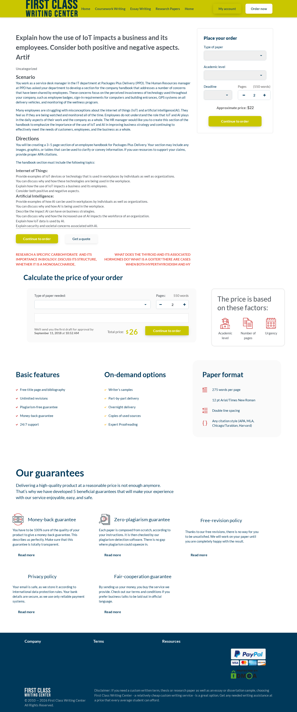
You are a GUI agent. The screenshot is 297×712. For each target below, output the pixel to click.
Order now (259, 9)
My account (227, 9)
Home (85, 9)
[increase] (264, 95)
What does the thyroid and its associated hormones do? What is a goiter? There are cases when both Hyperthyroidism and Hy (147, 259)
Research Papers (168, 9)
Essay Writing (140, 9)
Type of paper (213, 47)
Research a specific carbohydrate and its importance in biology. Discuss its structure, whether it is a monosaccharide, (56, 259)
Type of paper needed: (50, 295)
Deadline (210, 86)
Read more (26, 555)
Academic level (214, 67)
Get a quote (81, 239)
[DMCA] (244, 674)
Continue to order (37, 239)
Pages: (161, 295)
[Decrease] (160, 304)
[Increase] (184, 304)
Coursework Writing (110, 9)
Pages (242, 86)
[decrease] (244, 95)
